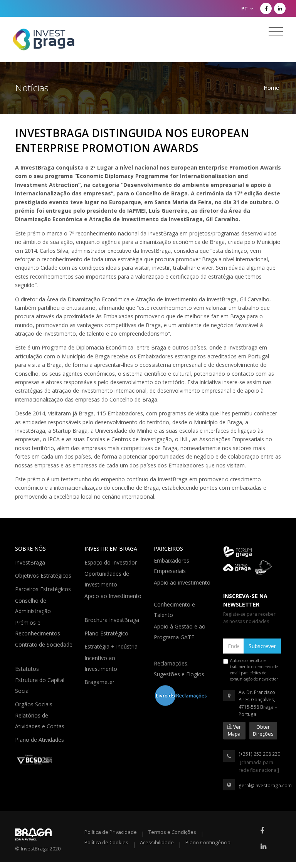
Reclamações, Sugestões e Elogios (180, 669)
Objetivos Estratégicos (44, 575)
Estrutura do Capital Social (39, 685)
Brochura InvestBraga (112, 619)
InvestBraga (31, 561)
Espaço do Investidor (111, 561)
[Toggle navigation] (276, 31)
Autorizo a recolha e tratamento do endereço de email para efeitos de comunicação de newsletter (254, 670)
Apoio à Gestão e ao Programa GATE (179, 632)
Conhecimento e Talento (174, 610)
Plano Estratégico (107, 632)
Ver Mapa (234, 730)
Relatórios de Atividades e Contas (40, 721)
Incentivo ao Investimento (101, 663)
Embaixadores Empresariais (171, 566)
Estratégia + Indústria (111, 645)
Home (271, 87)
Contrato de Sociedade (43, 650)
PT (245, 8)
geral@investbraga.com (265, 785)
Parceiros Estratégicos (43, 588)
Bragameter (100, 681)
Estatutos (27, 668)
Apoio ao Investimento (112, 601)
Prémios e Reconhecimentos (38, 628)
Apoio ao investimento (182, 588)
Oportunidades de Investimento (106, 579)
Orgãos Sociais (34, 703)
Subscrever (262, 646)
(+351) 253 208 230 (259, 754)
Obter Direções (263, 730)
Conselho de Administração (33, 606)
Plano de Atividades (40, 739)
